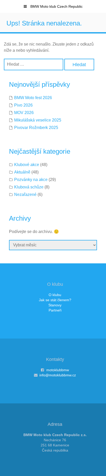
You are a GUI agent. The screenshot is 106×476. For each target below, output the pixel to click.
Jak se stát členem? (55, 300)
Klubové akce (26, 164)
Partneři (55, 310)
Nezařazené (25, 194)
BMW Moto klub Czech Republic (56, 6)
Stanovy (54, 305)
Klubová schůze (28, 187)
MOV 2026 (24, 112)
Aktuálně (22, 172)
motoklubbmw (57, 370)
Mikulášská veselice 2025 (37, 120)
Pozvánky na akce (31, 179)
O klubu (55, 295)
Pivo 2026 (23, 105)
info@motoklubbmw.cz (57, 375)
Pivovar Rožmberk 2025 (36, 127)
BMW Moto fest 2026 (33, 98)
